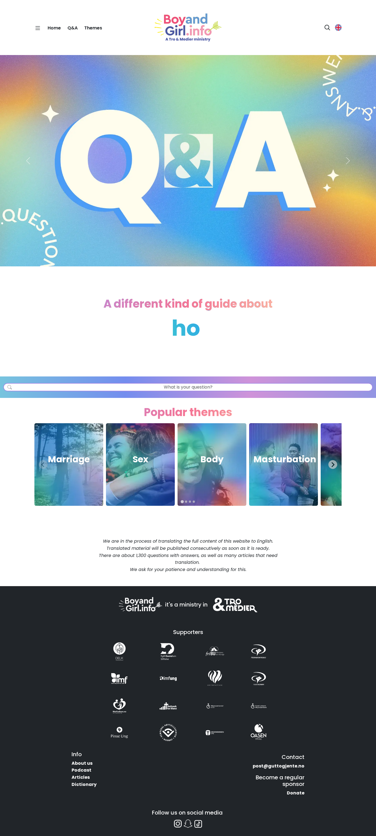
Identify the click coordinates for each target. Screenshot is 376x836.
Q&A (72, 28)
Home (54, 28)
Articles (81, 777)
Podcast (81, 770)
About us (82, 763)
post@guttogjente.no (278, 766)
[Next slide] (332, 464)
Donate (295, 793)
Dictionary (84, 784)
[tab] (182, 501)
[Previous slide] (43, 464)
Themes (93, 28)
